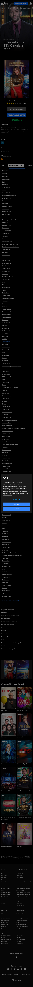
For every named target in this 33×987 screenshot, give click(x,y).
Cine (9, 8)
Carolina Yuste (6, 460)
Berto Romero (6, 322)
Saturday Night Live (23, 764)
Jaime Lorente (6, 520)
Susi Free (19, 846)
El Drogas (4, 571)
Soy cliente (18, 109)
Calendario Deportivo (6, 939)
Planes (18, 933)
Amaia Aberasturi (7, 574)
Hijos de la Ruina (6, 309)
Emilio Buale (5, 580)
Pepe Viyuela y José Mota (9, 195)
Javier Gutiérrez (6, 263)
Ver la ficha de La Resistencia (17, 168)
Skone (3, 528)
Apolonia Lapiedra (7, 206)
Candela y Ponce (6, 225)
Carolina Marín (6, 179)
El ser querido (19, 873)
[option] (10, 669)
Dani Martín (5, 533)
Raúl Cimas (5, 582)
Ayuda (16, 959)
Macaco (4, 358)
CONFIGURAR (16, 499)
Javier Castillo (6, 268)
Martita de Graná (6, 211)
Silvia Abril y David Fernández (10, 244)
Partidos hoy (4, 941)
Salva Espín (5, 517)
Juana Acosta (5, 279)
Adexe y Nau (5, 222)
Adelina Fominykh (7, 377)
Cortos (2, 884)
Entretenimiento (5, 901)
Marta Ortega (6, 590)
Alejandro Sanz (6, 458)
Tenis (2, 928)
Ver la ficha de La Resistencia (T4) (11, 600)
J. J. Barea (5, 333)
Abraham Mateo (6, 214)
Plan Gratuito (19, 935)
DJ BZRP (4, 173)
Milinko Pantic (6, 255)
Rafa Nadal (5, 531)
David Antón (5, 393)
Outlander (18, 879)
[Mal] (10, 103)
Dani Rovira (5, 390)
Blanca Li (4, 588)
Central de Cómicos (7, 791)
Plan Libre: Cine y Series (22, 930)
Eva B (3, 352)
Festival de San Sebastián (22, 896)
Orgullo (3, 903)
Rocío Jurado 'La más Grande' (23, 892)
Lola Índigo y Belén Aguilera (9, 420)
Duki (3, 182)
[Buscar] (12, 4)
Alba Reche (5, 184)
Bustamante (5, 303)
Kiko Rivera (5, 176)
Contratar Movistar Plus (21, 924)
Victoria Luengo (6, 433)
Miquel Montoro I (6, 317)
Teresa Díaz (5, 452)
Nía (3, 201)
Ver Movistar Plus (20, 913)
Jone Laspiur (5, 525)
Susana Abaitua (6, 374)
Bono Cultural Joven (21, 939)
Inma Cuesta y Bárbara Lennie (10, 444)
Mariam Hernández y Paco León (10, 331)
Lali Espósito (5, 355)
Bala (3, 257)
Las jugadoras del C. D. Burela (10, 387)
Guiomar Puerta (6, 471)
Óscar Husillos (6, 349)
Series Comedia (5, 896)
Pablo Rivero (5, 293)
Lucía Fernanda (6, 230)
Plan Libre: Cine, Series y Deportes (22, 927)
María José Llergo (7, 425)
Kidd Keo (4, 339)
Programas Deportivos (21, 901)
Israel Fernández (6, 542)
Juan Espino (5, 563)
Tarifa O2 (18, 941)
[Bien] (14, 103)
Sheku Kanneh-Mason (8, 312)
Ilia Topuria (5, 236)
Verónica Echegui (6, 566)
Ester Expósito (6, 547)
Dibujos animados (20, 898)
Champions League (5, 916)
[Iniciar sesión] (30, 3)
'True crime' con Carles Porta (23, 894)
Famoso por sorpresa (8, 395)
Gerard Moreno (6, 249)
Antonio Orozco (6, 466)
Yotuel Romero (6, 436)
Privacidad (23, 974)
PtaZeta (4, 325)
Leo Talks (4, 710)
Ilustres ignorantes (22, 710)
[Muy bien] (16, 103)
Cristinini (4, 401)
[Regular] (12, 103)
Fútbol (15, 8)
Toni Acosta (5, 252)
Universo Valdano (5, 924)
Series (3, 8)
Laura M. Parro (6, 347)
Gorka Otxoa (5, 233)
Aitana (4, 284)
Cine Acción (4, 881)
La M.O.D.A (5, 414)
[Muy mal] (8, 103)
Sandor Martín (6, 287)
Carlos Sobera (6, 406)
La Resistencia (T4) (15, 165)
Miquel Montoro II (6, 314)
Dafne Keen (5, 320)
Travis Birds (5, 336)
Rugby (2, 930)
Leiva (3, 282)
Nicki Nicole (5, 203)
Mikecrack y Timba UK (8, 298)
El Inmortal (18, 884)
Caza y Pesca (19, 903)
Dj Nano (4, 190)
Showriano (4, 764)
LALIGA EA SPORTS (5, 918)
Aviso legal (16, 974)
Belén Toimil (5, 265)
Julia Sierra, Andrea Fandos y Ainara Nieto (13, 428)
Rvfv (3, 217)
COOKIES (29, 974)
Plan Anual (18, 937)
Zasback (4, 737)
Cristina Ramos (6, 295)
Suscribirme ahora (20, 3)
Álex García (5, 539)
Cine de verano (4, 886)
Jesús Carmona (6, 198)
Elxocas (4, 385)
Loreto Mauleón (6, 423)
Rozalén (4, 523)
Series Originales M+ (6, 892)
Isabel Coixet (5, 409)
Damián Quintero (6, 450)
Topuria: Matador (5, 933)
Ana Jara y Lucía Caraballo (9, 220)
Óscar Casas (5, 228)
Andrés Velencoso (7, 412)
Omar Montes (5, 398)
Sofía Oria (4, 306)
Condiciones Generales (21, 920)
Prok (3, 379)
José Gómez (5, 328)
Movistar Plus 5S (20, 905)
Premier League (5, 920)
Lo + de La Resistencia (24, 791)
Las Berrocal (19, 886)
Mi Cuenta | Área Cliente (22, 918)
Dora (3, 593)
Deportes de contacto (6, 935)
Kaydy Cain (5, 469)
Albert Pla (5, 274)
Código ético (19, 922)
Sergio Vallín (5, 439)
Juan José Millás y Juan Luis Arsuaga (11, 555)
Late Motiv (20, 737)
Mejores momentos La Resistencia (8, 818)
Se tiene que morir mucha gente (23, 881)
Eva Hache (5, 360)
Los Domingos (19, 877)
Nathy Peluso (5, 558)
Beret (3, 569)
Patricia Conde (6, 363)
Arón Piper (5, 344)
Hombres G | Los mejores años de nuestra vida (23, 889)
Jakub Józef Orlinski (7, 431)
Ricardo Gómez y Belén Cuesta (10, 247)
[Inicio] (4, 3)
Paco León (5, 447)
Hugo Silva (5, 536)
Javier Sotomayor (7, 417)
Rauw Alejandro (6, 192)
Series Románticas (5, 894)
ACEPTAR (16, 509)
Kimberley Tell (6, 577)
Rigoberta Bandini (7, 241)
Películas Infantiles (5, 888)
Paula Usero (5, 382)
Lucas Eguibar (6, 368)
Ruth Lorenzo (5, 371)
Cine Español (4, 877)
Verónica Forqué (6, 596)
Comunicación (19, 945)
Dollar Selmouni (6, 515)
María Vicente (6, 187)
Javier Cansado (6, 441)
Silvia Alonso (5, 209)
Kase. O (4, 290)
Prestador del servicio (7, 974)
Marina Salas (5, 301)
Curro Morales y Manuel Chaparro (11, 366)
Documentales (4, 898)
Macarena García (7, 463)
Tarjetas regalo (19, 943)
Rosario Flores (6, 260)
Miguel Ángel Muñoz (7, 276)
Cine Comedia (4, 879)
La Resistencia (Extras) (24, 818)
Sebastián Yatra (6, 271)
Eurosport (3, 937)
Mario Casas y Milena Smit (9, 552)
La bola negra (19, 875)
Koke (3, 238)
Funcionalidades (20, 916)
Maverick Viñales (6, 585)
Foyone (4, 404)
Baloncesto (3, 926)
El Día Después (4, 922)
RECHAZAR (16, 504)
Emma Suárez (5, 561)
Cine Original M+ (5, 875)
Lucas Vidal (5, 550)
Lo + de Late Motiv (7, 846)
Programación (4, 943)
